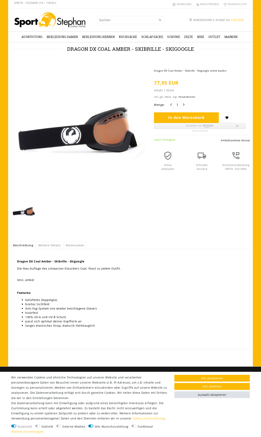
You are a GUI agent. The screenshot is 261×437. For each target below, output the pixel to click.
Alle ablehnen (212, 386)
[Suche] (160, 20)
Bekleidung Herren (98, 37)
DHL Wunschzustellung (111, 426)
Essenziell (25, 426)
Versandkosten (187, 96)
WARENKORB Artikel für (218, 20)
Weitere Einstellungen (27, 432)
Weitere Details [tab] (49, 245)
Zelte (188, 37)
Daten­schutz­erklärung (148, 418)
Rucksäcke (128, 37)
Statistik (47, 426)
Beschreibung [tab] (23, 245)
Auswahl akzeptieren (212, 395)
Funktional (145, 426)
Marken (231, 37)
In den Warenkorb (186, 117)
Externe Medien (73, 426)
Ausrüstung (32, 37)
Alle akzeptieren (212, 378)
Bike (200, 37)
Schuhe (173, 37)
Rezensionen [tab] (75, 245)
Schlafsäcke (152, 37)
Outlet (214, 37)
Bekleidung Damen (62, 37)
